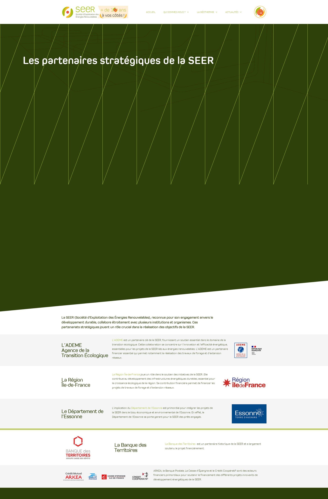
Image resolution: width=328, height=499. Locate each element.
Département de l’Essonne (146, 407)
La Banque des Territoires (180, 443)
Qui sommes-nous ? (174, 12)
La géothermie (205, 12)
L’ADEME (117, 340)
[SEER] (95, 11)
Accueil (150, 12)
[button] (187, 12)
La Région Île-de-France (126, 374)
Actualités (231, 12)
